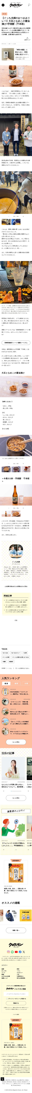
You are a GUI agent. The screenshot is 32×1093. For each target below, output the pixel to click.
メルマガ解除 (16, 1014)
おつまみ (5, 652)
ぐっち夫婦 (6, 657)
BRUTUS (8, 1080)
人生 (18, 974)
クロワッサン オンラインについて (10, 1054)
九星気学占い (20, 976)
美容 (18, 969)
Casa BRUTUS (20, 1080)
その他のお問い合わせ (12, 1056)
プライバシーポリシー (21, 1007)
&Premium (9, 1081)
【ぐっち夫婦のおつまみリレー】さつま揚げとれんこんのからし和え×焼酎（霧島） (16, 601)
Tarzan (14, 1081)
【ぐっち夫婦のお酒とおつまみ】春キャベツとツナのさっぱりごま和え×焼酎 (16, 610)
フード (4, 14)
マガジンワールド (21, 1083)
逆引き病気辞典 (21, 978)
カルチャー (20, 972)
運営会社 (21, 1054)
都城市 (11, 661)
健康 (3, 969)
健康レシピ (5, 978)
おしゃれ (4, 970)
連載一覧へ (16, 930)
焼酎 (4, 661)
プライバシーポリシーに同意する (17, 998)
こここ (11, 1083)
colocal (19, 1081)
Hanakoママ (25, 1081)
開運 (3, 974)
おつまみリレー (15, 652)
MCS (15, 1083)
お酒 (25, 652)
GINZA (26, 1080)
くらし (18, 970)
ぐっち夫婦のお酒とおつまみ (20, 657)
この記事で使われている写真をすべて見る (16, 586)
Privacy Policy (16, 1085)
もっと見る (16, 742)
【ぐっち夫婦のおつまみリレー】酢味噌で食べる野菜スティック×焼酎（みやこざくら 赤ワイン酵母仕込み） (16, 606)
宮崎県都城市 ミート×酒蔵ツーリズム (16, 342)
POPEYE (14, 1080)
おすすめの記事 (6, 976)
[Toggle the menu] (3, 5)
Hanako (4, 1081)
